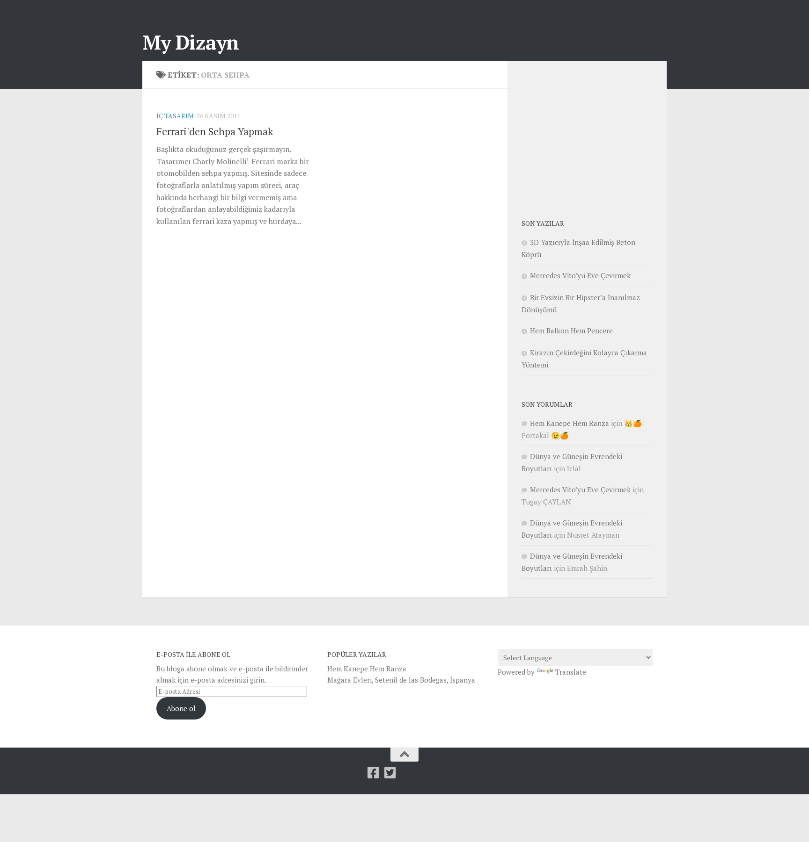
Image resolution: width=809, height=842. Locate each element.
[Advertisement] (592, 133)
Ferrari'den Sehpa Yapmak (214, 131)
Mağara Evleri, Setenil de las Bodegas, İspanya (401, 679)
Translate (570, 671)
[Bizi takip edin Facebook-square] (373, 772)
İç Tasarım (175, 115)
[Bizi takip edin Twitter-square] (390, 772)
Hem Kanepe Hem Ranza (569, 423)
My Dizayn (190, 42)
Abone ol (181, 708)
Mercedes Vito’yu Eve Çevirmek (580, 275)
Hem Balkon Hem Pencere (571, 330)
